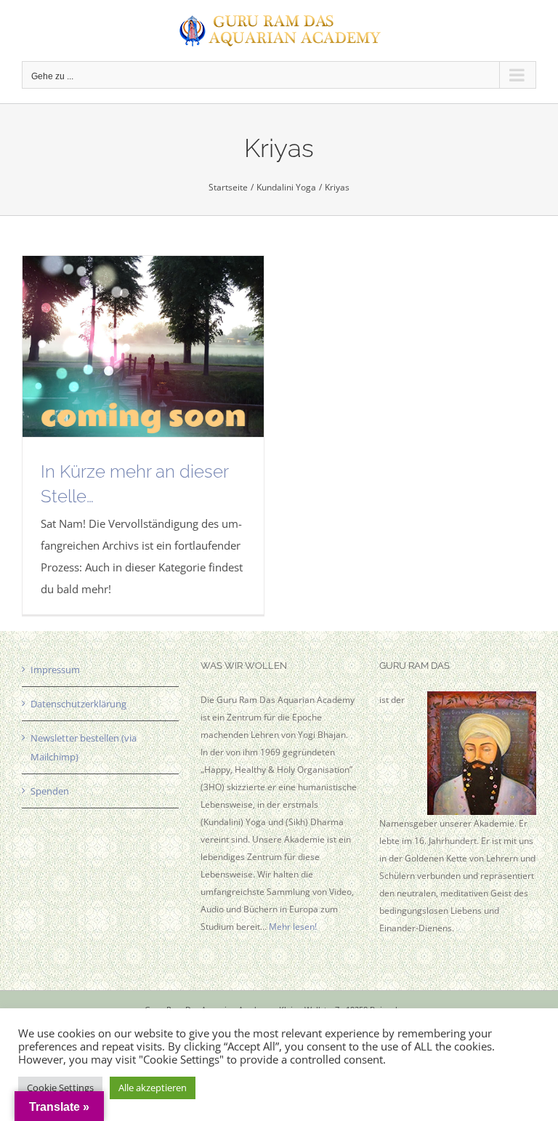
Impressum (55, 669)
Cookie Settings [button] (60, 1087)
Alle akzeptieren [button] (152, 1087)
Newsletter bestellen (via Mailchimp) (84, 747)
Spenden (50, 790)
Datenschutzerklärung (78, 703)
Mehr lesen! (293, 926)
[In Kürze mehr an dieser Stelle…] (143, 346)
